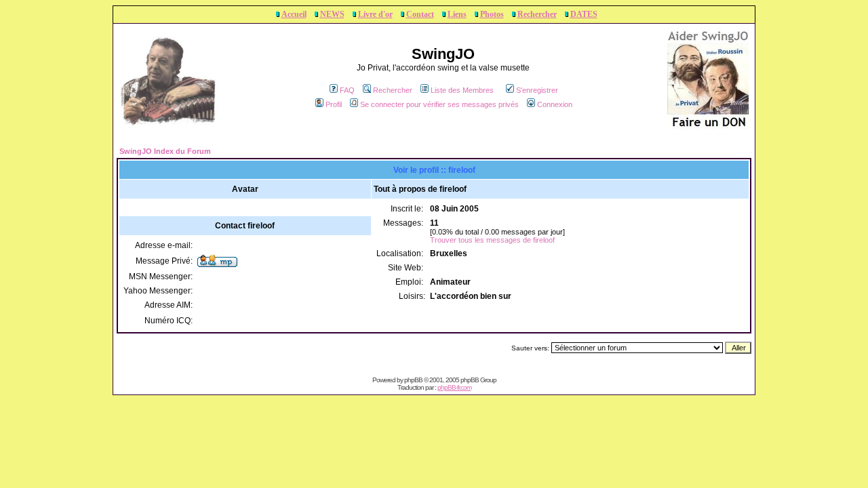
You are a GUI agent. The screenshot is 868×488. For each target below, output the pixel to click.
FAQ (347, 90)
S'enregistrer (537, 90)
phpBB (413, 380)
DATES (583, 14)
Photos (492, 14)
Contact (420, 14)
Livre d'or (375, 14)
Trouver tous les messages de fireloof (492, 240)
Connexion (554, 104)
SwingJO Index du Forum (165, 151)
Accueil (294, 14)
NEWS (332, 14)
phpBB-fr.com (454, 387)
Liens (457, 14)
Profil (334, 104)
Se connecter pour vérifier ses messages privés (439, 104)
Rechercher (537, 14)
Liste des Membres (462, 90)
